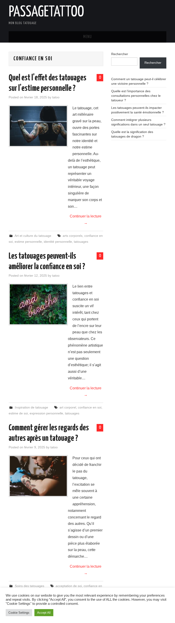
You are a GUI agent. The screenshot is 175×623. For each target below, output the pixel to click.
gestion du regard (27, 592)
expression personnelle (46, 413)
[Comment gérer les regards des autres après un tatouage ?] (38, 476)
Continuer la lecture (85, 219)
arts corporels (72, 235)
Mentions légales (12, 616)
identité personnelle (58, 241)
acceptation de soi (69, 586)
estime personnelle (28, 241)
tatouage (77, 592)
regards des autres (55, 592)
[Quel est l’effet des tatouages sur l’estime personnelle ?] (38, 126)
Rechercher (119, 54)
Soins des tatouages (29, 586)
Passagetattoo (46, 12)
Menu (87, 37)
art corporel (67, 407)
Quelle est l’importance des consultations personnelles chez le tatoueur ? (136, 95)
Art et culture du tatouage (33, 235)
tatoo (55, 97)
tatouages (81, 241)
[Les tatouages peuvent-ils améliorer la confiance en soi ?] (38, 304)
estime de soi (18, 413)
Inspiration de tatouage (31, 407)
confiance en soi (89, 407)
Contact (33, 616)
